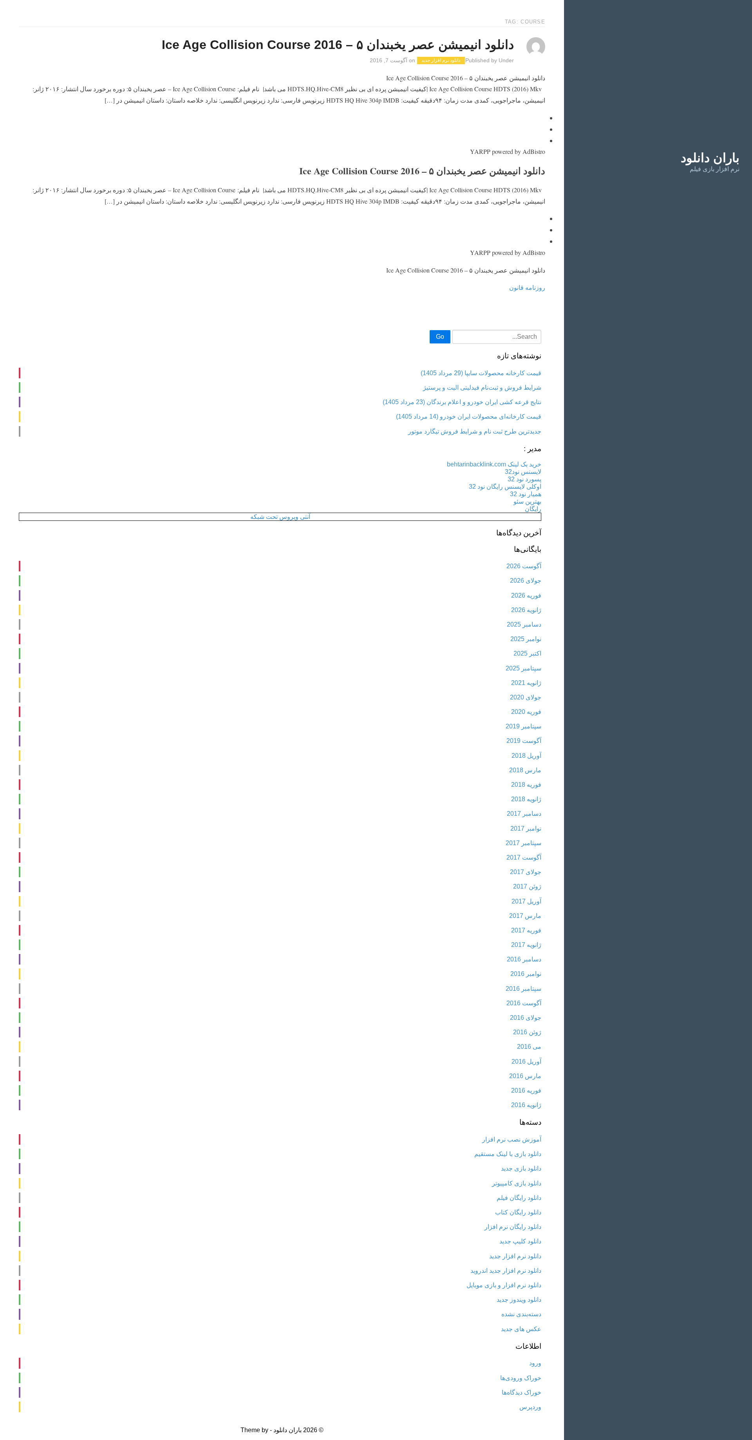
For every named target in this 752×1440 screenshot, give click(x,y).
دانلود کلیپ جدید (520, 1241)
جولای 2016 (525, 1017)
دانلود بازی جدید (521, 1168)
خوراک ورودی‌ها (520, 1378)
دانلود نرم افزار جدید (440, 60)
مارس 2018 (525, 770)
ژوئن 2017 (527, 886)
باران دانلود (710, 158)
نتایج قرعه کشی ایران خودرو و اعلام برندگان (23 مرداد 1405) (462, 402)
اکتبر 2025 (527, 653)
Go (440, 336)
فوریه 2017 (526, 930)
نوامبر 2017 (525, 828)
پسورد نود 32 (524, 479)
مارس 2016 (525, 1076)
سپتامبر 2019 (523, 726)
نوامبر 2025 (525, 639)
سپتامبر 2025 (523, 668)
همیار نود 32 (525, 494)
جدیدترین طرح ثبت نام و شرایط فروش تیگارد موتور (474, 431)
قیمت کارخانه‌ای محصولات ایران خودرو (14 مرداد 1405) (468, 416)
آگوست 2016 (523, 1003)
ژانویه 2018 (526, 799)
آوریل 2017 (526, 901)
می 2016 (529, 1046)
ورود (535, 1363)
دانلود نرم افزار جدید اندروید (505, 1270)
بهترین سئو (527, 501)
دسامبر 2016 (524, 959)
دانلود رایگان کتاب (518, 1212)
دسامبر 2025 (524, 624)
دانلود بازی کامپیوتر (516, 1183)
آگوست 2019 (523, 740)
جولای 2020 (525, 697)
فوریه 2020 (526, 711)
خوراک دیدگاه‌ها (521, 1392)
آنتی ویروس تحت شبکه (280, 516)
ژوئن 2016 (527, 1032)
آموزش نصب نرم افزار (511, 1139)
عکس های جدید (521, 1329)
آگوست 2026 (523, 566)
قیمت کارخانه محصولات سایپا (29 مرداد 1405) (481, 373)
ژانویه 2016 (526, 1105)
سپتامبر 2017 (523, 843)
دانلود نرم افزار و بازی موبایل (503, 1285)
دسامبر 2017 (524, 813)
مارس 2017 (525, 915)
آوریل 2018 (526, 755)
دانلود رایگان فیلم (519, 1197)
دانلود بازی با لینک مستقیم (507, 1154)
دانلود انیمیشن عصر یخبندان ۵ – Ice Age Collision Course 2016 (338, 45)
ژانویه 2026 (526, 610)
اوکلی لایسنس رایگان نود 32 (505, 486)
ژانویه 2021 (526, 682)
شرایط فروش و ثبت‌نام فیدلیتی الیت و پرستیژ (482, 387)
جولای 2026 (525, 580)
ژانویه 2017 (526, 944)
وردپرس (530, 1407)
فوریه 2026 (526, 595)
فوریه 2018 (526, 784)
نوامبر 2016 (525, 973)
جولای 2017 (525, 872)
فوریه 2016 (526, 1090)
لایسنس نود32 (523, 471)
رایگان (533, 509)
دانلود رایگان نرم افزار (512, 1226)
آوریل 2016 (526, 1061)
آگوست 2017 (523, 857)
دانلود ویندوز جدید (519, 1299)
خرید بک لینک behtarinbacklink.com (494, 464)
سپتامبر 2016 (523, 988)
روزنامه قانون (527, 287)
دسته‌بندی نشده (521, 1314)
